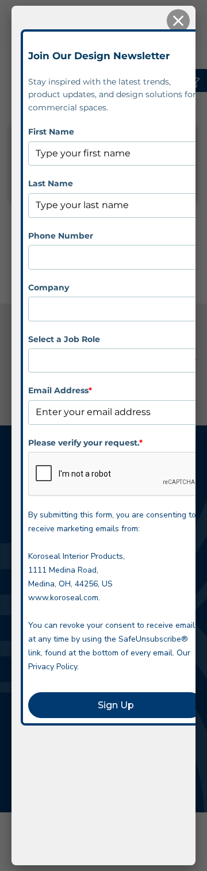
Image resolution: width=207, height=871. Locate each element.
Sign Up (116, 705)
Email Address (60, 390)
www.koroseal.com (63, 597)
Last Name (50, 183)
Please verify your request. (85, 443)
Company (48, 287)
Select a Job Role (64, 339)
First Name (51, 131)
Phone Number (60, 236)
